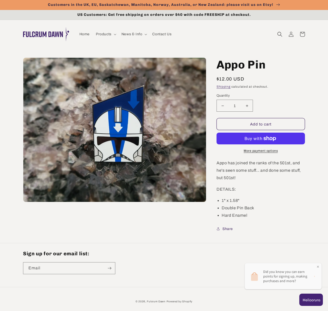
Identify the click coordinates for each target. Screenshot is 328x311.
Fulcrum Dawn (156, 301)
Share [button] (227, 229)
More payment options (261, 151)
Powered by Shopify (180, 301)
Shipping (224, 86)
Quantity (223, 95)
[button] (105, 34)
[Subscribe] (109, 268)
